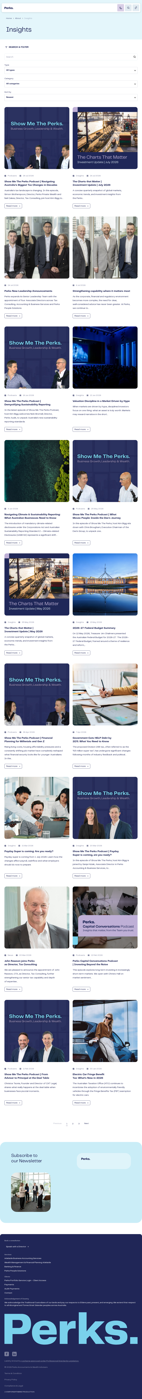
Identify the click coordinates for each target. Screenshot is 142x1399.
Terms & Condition (13, 1373)
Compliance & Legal (13, 1386)
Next (86, 1123)
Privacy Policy (10, 1380)
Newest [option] (9, 97)
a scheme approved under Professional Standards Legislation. (50, 1361)
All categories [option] (12, 84)
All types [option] (10, 70)
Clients (7, 1276)
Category (8, 79)
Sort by (7, 92)
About (18, 18)
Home (9, 18)
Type (6, 65)
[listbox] (71, 70)
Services (7, 1254)
